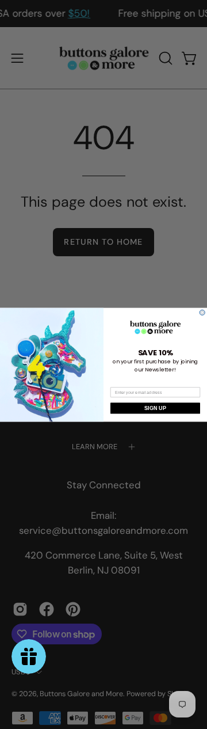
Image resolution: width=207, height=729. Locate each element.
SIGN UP (155, 408)
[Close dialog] (202, 312)
